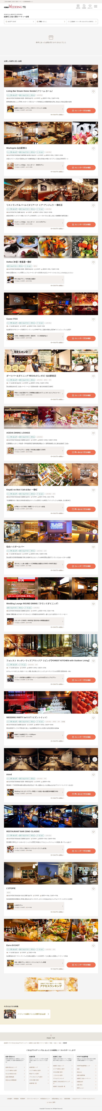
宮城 (51, 1043)
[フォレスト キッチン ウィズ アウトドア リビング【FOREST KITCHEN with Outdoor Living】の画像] (51, 645)
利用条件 (22, 1098)
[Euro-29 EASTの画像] (51, 930)
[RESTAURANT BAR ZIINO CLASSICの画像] (51, 816)
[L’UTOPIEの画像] (51, 873)
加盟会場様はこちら (57, 1098)
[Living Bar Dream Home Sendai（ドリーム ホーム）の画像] (51, 76)
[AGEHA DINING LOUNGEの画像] (51, 417)
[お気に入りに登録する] (93, 91)
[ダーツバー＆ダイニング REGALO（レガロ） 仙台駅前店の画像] (51, 361)
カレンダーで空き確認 (83, 110)
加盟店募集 (67, 1098)
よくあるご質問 (51, 1102)
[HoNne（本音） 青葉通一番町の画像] (51, 247)
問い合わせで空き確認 (83, 452)
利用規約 (16, 1098)
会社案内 (9, 1098)
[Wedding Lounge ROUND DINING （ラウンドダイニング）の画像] (51, 588)
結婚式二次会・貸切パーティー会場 (38, 1043)
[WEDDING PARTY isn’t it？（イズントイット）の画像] (51, 702)
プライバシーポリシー (33, 1098)
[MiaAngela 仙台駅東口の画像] (51, 133)
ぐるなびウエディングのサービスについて (83, 1098)
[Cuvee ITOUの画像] (51, 304)
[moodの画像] (51, 759)
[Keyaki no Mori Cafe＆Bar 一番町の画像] (51, 474)
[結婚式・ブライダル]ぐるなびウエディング (15, 1043)
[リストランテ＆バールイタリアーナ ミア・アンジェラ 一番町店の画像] (51, 190)
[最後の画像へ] (94, 76)
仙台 (55, 1043)
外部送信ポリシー (45, 1098)
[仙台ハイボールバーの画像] (51, 531)
